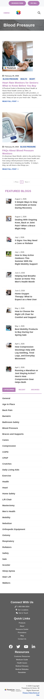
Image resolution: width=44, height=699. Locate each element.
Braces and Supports (13, 434)
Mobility (6, 517)
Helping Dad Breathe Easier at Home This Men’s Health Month (22, 278)
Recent (22, 390)
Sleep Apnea (8, 571)
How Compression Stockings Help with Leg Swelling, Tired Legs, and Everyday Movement (22, 352)
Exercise (6, 476)
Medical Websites (22, 669)
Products (22, 623)
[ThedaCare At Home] (18, 12)
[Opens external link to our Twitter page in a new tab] (18, 647)
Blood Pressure (10, 79)
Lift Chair (7, 499)
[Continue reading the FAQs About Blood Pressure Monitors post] (17, 142)
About (22, 626)
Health (23, 79)
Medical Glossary (22, 666)
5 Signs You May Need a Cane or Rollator (22, 241)
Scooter (6, 565)
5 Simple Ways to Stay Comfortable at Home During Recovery (22, 204)
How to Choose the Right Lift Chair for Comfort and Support (22, 314)
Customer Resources (22, 656)
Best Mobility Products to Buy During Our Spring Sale (22, 332)
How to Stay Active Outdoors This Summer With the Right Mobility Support (22, 259)
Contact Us (22, 639)
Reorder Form (17, 3)
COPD (5, 452)
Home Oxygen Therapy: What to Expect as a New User (22, 296)
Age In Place (8, 404)
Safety (5, 553)
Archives (35, 390)
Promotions (22, 632)
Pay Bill (34, 3)
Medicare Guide (22, 660)
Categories (9, 390)
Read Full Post (9, 101)
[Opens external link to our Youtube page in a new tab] (26, 647)
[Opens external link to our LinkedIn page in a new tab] (33, 647)
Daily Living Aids (10, 470)
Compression (9, 446)
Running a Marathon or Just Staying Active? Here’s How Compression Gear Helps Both (22, 376)
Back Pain (7, 410)
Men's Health (8, 511)
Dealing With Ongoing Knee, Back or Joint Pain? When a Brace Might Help (22, 224)
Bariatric (6, 416)
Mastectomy (8, 505)
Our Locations (23, 610)
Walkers (6, 583)
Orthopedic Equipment (13, 529)
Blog (22, 636)
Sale (4, 559)
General (6, 398)
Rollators (6, 547)
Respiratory (8, 541)
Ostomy (6, 535)
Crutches (6, 464)
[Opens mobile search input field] (39, 13)
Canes (5, 440)
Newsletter (22, 672)
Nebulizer (7, 523)
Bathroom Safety (10, 422)
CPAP (5, 458)
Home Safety (8, 493)
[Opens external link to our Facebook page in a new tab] (11, 647)
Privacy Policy (28, 693)
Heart (32, 79)
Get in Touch (23, 613)
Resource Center (22, 629)
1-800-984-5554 (23, 606)
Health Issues (22, 663)
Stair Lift (6, 577)
